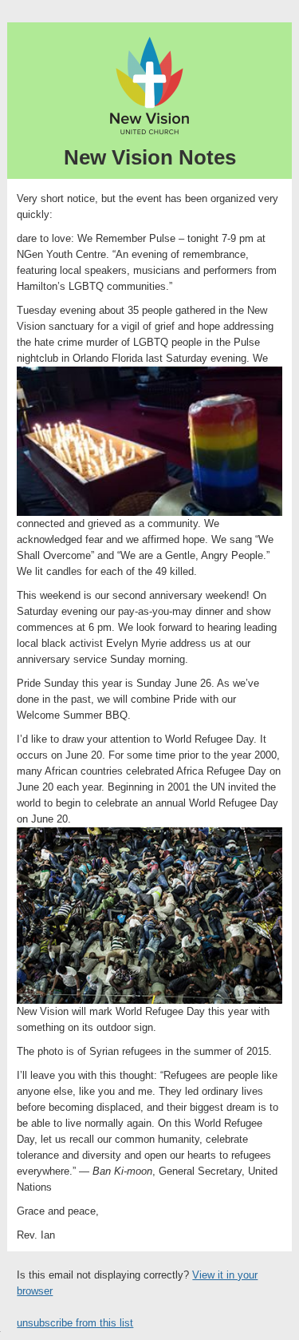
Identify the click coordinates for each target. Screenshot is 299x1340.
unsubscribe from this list (75, 1323)
